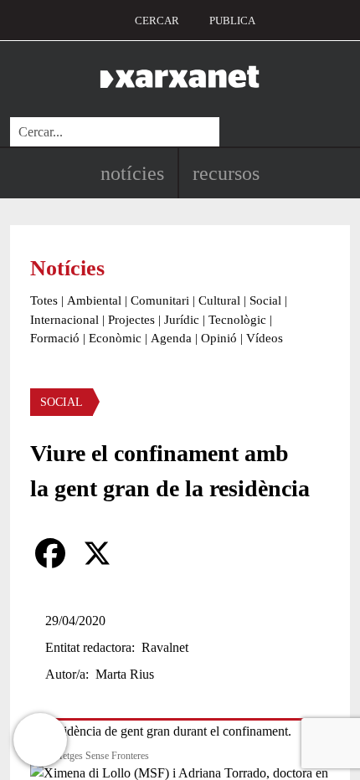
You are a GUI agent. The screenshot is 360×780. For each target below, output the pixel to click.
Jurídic (181, 319)
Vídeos (264, 338)
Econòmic (115, 338)
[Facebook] (50, 553)
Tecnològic (237, 319)
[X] (97, 553)
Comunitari (160, 300)
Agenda (171, 338)
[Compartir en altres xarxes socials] (144, 553)
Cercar (157, 20)
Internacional (64, 319)
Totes (44, 300)
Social (265, 300)
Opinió (219, 338)
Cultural (219, 300)
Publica (232, 20)
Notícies (132, 173)
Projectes (131, 319)
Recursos (226, 173)
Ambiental (94, 300)
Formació (55, 338)
